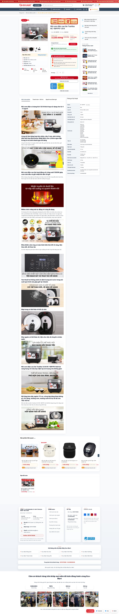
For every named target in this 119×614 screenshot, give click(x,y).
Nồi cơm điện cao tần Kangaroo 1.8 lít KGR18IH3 (69, 461)
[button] (42, 54)
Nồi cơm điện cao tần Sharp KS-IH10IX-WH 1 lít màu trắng (49, 461)
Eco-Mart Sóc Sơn (46, 551)
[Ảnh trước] (22, 599)
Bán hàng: (73, 511)
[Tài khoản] (96, 5)
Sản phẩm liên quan (27, 438)
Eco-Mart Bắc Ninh (67, 556)
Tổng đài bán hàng (72, 521)
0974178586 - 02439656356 (67, 562)
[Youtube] (92, 514)
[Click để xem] (34, 32)
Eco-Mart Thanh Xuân (26, 556)
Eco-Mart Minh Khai (87, 556)
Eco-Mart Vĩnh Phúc (67, 551)
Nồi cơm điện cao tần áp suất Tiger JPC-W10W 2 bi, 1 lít (30, 461)
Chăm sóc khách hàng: (73, 519)
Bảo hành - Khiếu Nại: (72, 516)
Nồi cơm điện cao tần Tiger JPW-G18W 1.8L (88, 461)
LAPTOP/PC (79, 9)
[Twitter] (88, 514)
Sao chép (88, 104)
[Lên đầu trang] (116, 602)
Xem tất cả (90, 93)
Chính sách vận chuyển (54, 515)
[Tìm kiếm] (44, 5)
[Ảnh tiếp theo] (96, 599)
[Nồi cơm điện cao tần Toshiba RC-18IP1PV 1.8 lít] (28, 483)
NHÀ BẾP (68, 9)
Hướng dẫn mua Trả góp (54, 528)
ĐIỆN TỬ (34, 9)
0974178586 (88, 5)
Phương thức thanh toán (54, 525)
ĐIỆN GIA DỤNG (56, 9)
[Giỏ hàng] (99, 5)
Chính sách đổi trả (53, 518)
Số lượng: (53, 72)
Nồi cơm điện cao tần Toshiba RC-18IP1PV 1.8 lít (27, 489)
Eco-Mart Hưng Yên (47, 556)
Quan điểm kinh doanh (54, 531)
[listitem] (28, 599)
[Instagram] (95, 514)
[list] (59, 599)
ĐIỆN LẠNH (44, 9)
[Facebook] (85, 514)
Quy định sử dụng (53, 521)
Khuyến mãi (95, 9)
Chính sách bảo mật (53, 511)
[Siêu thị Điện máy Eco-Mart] (25, 5)
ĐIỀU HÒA (23, 9)
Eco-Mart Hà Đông (87, 551)
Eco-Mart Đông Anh (26, 551)
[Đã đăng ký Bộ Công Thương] (89, 538)
